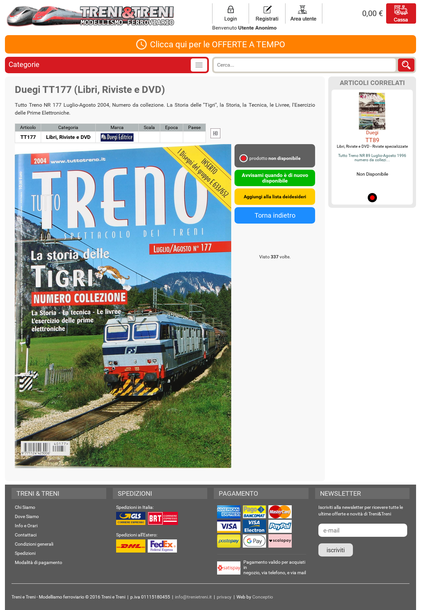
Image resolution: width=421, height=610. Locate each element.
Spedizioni (25, 553)
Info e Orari (26, 525)
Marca (117, 127)
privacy (224, 596)
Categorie (24, 64)
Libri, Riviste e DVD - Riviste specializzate (372, 146)
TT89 (372, 140)
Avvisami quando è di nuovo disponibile (275, 178)
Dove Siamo (27, 516)
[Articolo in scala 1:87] (215, 133)
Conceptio (262, 596)
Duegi (372, 133)
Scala (149, 127)
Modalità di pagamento (38, 562)
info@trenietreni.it (193, 596)
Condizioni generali (34, 544)
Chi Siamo (25, 507)
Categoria (68, 127)
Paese (194, 127)
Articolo (28, 127)
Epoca (171, 127)
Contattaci (26, 534)
